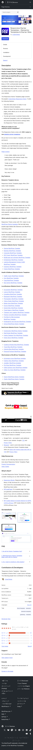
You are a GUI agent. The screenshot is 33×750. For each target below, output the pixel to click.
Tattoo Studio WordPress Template (14, 301)
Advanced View (6, 619)
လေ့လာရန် (4, 698)
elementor (28, 608)
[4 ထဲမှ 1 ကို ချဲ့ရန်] (14, 514)
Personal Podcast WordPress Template (15, 351)
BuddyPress (6, 719)
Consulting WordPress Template (13, 294)
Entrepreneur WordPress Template (13, 260)
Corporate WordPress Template (13, 253)
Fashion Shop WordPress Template (14, 360)
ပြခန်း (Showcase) (22, 680)
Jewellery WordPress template (12, 363)
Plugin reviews (6, 151)
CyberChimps (16, 34)
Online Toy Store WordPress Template (14, 370)
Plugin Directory (6, 7)
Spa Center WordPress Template (13, 282)
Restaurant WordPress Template (13, 296)
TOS (23, 440)
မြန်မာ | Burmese (10, 726)
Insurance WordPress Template (12, 266)
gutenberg (22, 614)
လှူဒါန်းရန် (21, 703)
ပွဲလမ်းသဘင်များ (21, 701)
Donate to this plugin (7, 671)
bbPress (5, 717)
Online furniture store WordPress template (15, 367)
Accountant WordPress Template (13, 289)
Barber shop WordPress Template (13, 303)
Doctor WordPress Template (12, 305)
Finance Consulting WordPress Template (15, 314)
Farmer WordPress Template (12, 269)
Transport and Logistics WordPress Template (16, 312)
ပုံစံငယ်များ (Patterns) (23, 689)
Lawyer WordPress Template (12, 292)
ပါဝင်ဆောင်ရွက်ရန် (22, 698)
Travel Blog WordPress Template (13, 347)
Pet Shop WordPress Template (12, 365)
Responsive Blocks (9, 480)
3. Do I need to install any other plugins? (13, 562)
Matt (4, 714)
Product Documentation (8, 464)
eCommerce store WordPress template (15, 358)
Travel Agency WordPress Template (14, 310)
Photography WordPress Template (13, 299)
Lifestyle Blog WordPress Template (14, 349)
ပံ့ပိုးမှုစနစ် (5, 701)
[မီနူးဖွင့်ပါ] (30, 2)
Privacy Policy (8, 442)
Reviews (5, 48)
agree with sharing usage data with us (20, 449)
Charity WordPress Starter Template (14, 379)
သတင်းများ (4, 683)
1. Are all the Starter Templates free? (12, 551)
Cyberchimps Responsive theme (17, 99)
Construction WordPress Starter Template (15, 331)
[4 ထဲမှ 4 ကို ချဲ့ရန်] (29, 535)
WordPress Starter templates (10, 224)
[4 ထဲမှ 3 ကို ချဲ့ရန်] (14, 526)
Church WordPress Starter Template (14, 377)
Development (7, 56)
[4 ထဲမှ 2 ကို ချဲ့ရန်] (29, 514)
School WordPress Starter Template (14, 324)
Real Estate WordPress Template (13, 333)
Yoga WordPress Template (11, 280)
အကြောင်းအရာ (5, 680)
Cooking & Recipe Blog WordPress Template (16, 344)
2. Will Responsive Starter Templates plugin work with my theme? (12, 556)
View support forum (7, 657)
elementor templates (26, 611)
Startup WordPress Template (12, 248)
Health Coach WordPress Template (14, 276)
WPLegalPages (8, 489)
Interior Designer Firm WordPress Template (16, 335)
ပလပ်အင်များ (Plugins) (23, 686)
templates (28, 614)
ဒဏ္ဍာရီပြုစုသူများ (6, 703)
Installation (6, 52)
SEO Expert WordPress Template (13, 255)
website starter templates (12, 134)
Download (5, 38)
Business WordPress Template (12, 250)
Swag (19, 706)
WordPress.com (7, 711)
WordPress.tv (6, 706)
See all (29, 646)
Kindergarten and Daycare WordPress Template (17, 321)
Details (5, 44)
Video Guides (5, 466)
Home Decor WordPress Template (13, 337)
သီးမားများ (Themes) (22, 683)
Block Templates (21, 608)
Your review (5, 646)
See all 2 (29, 604)
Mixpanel (6, 445)
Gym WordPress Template (11, 278)
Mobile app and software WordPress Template (17, 257)
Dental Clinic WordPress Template (13, 308)
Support (5, 60)
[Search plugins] (17, 12)
